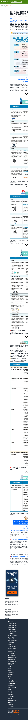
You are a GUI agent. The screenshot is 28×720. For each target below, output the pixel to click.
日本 (16, 23)
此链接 (17, 467)
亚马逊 (11, 23)
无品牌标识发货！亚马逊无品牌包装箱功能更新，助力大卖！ (11, 612)
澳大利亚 (22, 23)
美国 (13, 23)
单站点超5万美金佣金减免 (16, 1)
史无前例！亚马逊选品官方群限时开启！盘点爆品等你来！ (11, 602)
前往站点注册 (12, 593)
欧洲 (19, 23)
